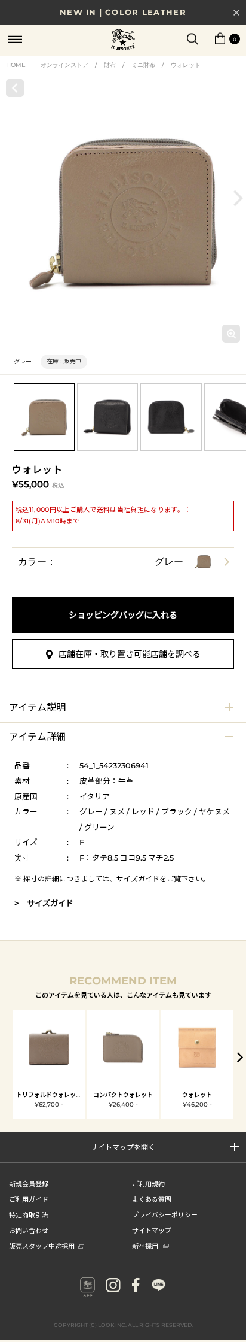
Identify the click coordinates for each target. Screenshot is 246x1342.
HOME (16, 65)
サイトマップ (151, 1230)
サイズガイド (137, 878)
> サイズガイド (43, 903)
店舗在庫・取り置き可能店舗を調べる (130, 654)
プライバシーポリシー (165, 1214)
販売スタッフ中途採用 (42, 1245)
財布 (110, 65)
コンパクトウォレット (123, 1095)
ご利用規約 (148, 1183)
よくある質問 (151, 1199)
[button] (238, 198)
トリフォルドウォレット (49, 1095)
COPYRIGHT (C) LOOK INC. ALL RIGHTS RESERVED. (123, 1325)
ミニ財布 (143, 65)
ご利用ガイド (28, 1199)
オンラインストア (64, 65)
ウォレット (186, 65)
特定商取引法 (28, 1214)
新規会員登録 (28, 1183)
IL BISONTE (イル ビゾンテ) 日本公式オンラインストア (123, 41)
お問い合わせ (28, 1230)
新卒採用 (145, 1245)
